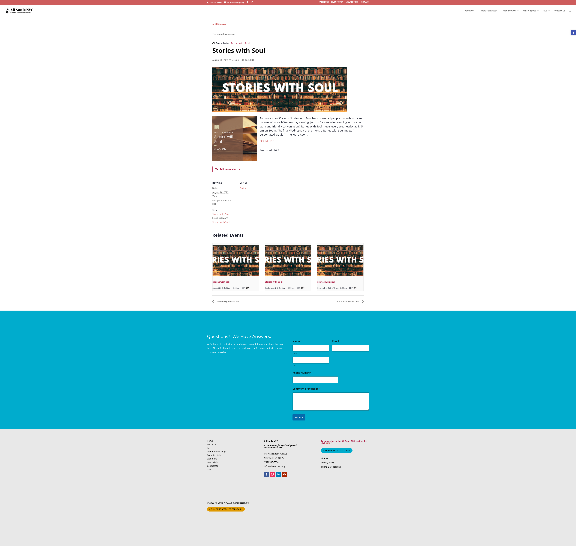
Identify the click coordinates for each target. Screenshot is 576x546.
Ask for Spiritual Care (336, 451)
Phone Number (301, 372)
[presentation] (236, 260)
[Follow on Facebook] (266, 474)
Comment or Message (306, 388)
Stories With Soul (221, 222)
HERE (329, 443)
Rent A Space (529, 11)
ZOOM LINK (267, 141)
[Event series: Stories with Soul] (247, 288)
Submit (299, 417)
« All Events (219, 24)
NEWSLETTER (352, 2)
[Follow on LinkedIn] (278, 474)
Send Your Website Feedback (225, 509)
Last (294, 365)
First (294, 353)
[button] (573, 32)
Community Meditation (227, 301)
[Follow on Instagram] (272, 474)
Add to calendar (228, 169)
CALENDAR (324, 2)
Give (545, 11)
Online (243, 188)
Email (336, 341)
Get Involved (509, 11)
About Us (469, 11)
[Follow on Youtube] (284, 474)
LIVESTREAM (337, 2)
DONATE (365, 2)
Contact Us (559, 11)
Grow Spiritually (488, 11)
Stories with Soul (220, 214)
